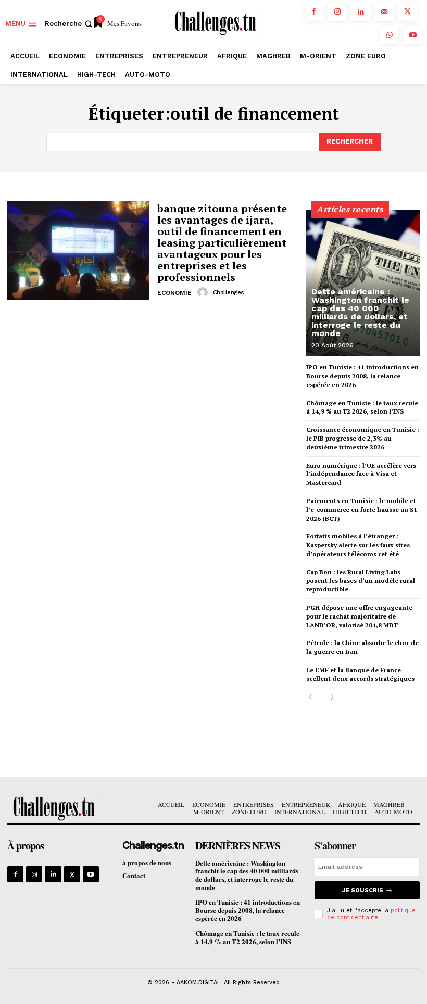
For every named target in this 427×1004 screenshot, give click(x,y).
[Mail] (384, 12)
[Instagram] (337, 12)
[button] (69, 24)
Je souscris (362, 890)
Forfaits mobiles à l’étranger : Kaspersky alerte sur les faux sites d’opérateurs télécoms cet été (358, 545)
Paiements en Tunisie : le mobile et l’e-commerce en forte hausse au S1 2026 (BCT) (361, 509)
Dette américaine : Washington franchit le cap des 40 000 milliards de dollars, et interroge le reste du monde (360, 312)
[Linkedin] (360, 12)
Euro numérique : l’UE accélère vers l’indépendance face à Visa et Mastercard (361, 474)
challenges (228, 292)
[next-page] (329, 697)
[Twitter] (407, 12)
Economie (174, 293)
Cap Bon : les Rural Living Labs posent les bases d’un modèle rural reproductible (360, 581)
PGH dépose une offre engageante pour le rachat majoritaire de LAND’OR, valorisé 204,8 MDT (359, 616)
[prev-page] (312, 697)
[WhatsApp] (389, 35)
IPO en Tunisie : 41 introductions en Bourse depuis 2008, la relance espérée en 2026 (362, 376)
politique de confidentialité (371, 914)
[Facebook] (314, 12)
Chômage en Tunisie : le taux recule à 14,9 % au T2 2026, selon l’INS (362, 407)
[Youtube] (413, 35)
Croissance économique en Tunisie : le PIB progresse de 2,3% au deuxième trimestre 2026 (362, 438)
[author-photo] (204, 292)
